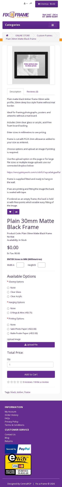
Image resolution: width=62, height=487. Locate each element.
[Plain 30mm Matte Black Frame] (31, 65)
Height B (32, 265)
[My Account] (26, 3)
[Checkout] (31, 3)
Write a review (41, 381)
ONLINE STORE (22, 35)
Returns (9, 441)
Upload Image (14, 339)
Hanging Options (17, 302)
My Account (10, 411)
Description (15, 91)
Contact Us (10, 434)
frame (27, 392)
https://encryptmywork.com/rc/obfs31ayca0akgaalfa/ (34, 172)
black (13, 392)
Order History (11, 414)
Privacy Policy (11, 421)
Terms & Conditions (14, 424)
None (13, 287)
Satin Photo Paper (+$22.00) (23, 329)
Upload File (32, 344)
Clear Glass (15, 292)
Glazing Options (16, 281)
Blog (7, 437)
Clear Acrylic (16, 296)
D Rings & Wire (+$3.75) (21, 312)
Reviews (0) (32, 91)
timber (20, 392)
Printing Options (16, 318)
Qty (8, 359)
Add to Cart (31, 374)
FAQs (7, 418)
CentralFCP (26, 483)
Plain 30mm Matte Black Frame (21, 38)
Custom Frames (44, 35)
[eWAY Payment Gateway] (18, 464)
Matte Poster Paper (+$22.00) (24, 333)
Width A (10, 265)
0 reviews (27, 381)
